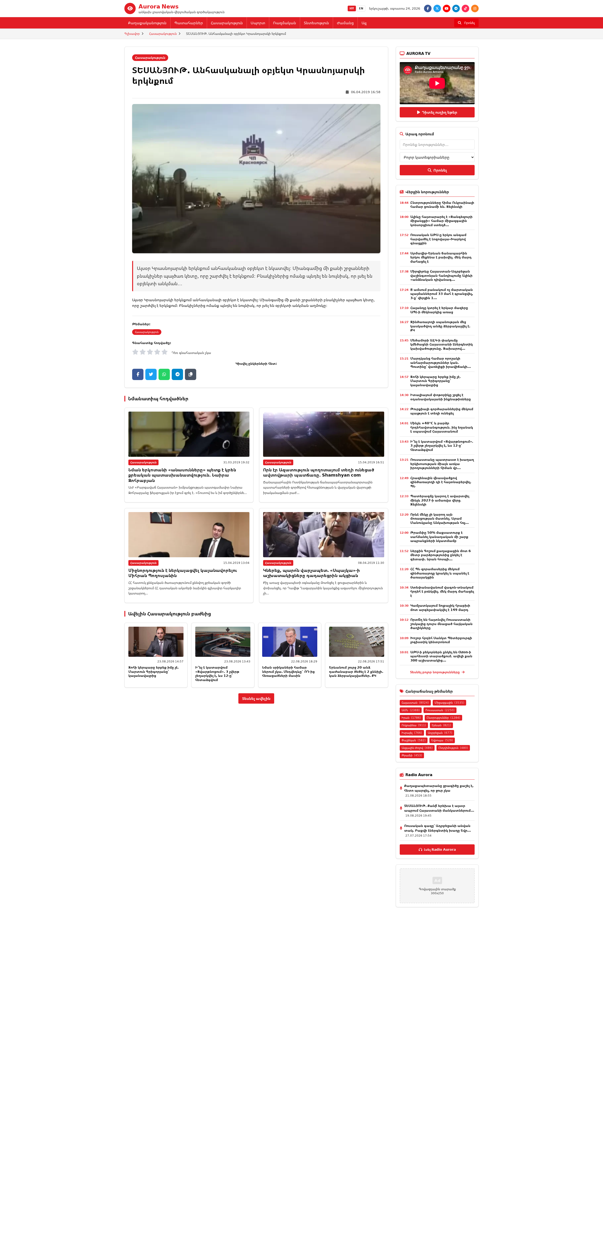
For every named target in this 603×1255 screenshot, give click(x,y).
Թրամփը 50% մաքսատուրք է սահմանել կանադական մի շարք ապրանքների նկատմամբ (439, 536)
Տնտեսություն (316, 22)
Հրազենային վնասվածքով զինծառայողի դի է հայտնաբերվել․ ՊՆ (440, 482)
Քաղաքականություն (147, 22)
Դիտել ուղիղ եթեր (439, 112)
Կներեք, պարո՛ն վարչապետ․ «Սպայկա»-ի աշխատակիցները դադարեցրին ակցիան (311, 572)
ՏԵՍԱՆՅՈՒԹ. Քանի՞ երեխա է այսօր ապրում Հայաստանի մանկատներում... (439, 808)
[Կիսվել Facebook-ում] (137, 374)
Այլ (364, 22)
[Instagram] (475, 8)
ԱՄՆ (411, 710)
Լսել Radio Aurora (440, 849)
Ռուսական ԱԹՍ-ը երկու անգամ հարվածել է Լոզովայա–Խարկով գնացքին (438, 239)
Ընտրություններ (443, 718)
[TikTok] (465, 8)
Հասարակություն (227, 22)
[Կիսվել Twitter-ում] (151, 374)
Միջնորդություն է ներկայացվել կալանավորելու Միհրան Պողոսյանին (182, 572)
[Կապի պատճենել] (190, 374)
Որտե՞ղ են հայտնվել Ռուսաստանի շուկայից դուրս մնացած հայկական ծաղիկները (441, 623)
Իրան (411, 718)
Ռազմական (284, 22)
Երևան (441, 725)
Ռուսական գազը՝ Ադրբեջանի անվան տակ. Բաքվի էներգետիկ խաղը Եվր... (437, 828)
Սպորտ (258, 22)
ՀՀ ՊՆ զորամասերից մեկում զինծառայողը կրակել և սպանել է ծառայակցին (439, 573)
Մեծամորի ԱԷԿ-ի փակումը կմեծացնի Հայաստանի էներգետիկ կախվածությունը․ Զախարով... (441, 344)
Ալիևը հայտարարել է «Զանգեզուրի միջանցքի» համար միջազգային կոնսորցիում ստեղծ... (441, 220)
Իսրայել (412, 733)
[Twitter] (437, 8)
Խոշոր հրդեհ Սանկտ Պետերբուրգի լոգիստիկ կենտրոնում (441, 640)
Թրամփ (412, 755)
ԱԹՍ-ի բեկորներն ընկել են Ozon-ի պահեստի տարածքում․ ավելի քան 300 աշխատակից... (441, 656)
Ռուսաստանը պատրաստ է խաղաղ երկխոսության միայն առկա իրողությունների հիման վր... (442, 463)
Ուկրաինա (414, 725)
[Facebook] (428, 8)
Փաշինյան (414, 740)
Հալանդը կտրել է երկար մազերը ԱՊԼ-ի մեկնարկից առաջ (439, 309)
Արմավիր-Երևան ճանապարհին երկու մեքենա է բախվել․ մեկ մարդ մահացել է (441, 257)
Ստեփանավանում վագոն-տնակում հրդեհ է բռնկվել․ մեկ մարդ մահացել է (442, 591)
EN (361, 8)
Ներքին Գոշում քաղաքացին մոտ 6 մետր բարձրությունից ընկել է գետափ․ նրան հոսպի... (440, 555)
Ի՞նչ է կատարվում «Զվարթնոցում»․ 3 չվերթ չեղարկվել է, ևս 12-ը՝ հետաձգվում (217, 673)
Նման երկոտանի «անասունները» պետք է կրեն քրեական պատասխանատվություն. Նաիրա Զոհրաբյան (182, 475)
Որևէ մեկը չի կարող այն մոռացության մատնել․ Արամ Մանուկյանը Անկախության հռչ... (439, 518)
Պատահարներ (188, 22)
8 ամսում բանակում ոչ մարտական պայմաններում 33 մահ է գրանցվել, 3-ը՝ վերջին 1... (441, 293)
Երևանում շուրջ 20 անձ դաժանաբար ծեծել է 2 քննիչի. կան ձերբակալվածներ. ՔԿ (356, 671)
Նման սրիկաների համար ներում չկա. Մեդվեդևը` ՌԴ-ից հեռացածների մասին (288, 671)
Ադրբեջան (440, 733)
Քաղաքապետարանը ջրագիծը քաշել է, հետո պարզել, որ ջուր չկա (438, 788)
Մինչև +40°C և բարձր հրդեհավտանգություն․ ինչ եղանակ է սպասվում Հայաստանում (441, 427)
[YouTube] (446, 8)
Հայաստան (415, 703)
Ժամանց (345, 22)
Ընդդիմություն (453, 748)
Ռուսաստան (440, 710)
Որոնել (440, 170)
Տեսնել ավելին (256, 698)
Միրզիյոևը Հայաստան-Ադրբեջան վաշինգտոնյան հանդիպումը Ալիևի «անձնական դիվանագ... (441, 275)
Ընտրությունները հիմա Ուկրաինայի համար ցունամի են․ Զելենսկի (442, 204)
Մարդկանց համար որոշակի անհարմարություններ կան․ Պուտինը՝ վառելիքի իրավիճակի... (440, 362)
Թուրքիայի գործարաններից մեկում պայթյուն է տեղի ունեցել (441, 411)
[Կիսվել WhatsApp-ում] (164, 374)
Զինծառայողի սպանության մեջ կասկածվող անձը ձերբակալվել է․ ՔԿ (440, 326)
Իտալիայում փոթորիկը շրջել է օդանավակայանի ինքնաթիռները (440, 397)
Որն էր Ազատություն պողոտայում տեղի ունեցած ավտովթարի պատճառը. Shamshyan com (318, 472)
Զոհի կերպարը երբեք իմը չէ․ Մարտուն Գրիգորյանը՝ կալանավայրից (153, 671)
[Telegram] (456, 8)
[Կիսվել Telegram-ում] (177, 374)
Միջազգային (449, 703)
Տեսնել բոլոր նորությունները (435, 672)
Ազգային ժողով (417, 748)
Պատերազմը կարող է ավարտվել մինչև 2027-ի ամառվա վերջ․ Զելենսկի (439, 500)
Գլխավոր (132, 33)
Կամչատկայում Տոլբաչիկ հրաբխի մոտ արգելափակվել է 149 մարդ (440, 607)
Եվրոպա (442, 740)
